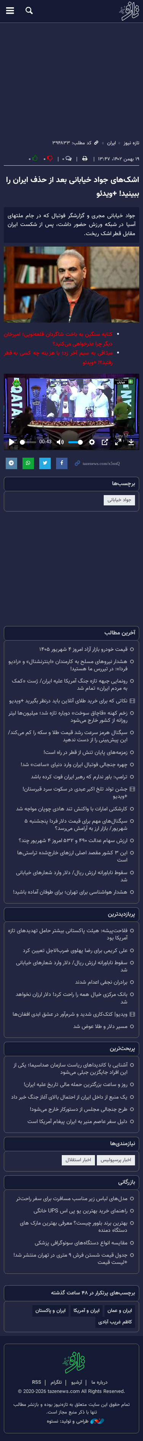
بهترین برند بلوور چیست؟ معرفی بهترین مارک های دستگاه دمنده (73, 1227)
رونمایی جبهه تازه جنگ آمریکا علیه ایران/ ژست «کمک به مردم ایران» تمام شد (69, 685)
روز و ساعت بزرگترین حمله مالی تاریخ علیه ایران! (75, 1084)
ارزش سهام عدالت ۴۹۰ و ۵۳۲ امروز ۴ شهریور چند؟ (73, 840)
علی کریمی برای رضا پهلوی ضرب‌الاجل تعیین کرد (75, 950)
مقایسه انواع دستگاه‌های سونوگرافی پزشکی (81, 1243)
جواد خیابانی (119, 500)
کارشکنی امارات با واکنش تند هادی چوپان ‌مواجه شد (71, 809)
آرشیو (76, 1382)
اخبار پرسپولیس (116, 1160)
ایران (111, 143)
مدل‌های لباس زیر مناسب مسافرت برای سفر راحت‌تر (71, 1198)
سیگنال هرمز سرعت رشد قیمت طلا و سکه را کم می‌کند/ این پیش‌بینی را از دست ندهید (67, 736)
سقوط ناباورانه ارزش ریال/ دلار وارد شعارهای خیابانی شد (71, 876)
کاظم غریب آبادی (115, 1322)
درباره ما (100, 1382)
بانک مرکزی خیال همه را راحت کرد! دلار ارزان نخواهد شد (71, 998)
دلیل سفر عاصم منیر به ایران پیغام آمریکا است (77, 1121)
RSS (36, 1382)
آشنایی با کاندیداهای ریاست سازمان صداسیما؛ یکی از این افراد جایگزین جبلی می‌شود (70, 1069)
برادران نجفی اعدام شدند (101, 982)
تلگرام (56, 1382)
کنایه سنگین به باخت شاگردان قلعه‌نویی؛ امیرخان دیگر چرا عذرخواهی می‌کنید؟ (58, 339)
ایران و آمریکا (87, 1311)
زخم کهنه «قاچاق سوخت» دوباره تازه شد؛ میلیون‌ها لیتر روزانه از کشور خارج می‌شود (67, 717)
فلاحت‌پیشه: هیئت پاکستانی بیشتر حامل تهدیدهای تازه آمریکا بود (67, 934)
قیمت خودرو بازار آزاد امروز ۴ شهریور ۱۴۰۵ (83, 649)
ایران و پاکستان (50, 1311)
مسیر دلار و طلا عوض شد (100, 1026)
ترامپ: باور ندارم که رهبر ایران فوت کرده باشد (79, 777)
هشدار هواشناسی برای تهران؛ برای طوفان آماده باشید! (70, 892)
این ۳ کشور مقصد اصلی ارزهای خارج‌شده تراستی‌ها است (72, 857)
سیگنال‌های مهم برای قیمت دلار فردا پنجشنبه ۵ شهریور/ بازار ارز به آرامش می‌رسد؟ (75, 825)
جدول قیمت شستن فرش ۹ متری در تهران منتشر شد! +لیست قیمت (70, 1259)
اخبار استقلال (78, 1160)
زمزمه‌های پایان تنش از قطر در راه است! (85, 752)
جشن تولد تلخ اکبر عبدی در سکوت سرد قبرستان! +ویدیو (74, 793)
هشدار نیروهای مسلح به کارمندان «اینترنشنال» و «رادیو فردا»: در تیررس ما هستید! (67, 665)
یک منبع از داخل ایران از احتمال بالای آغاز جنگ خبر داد (69, 1097)
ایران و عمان (120, 1311)
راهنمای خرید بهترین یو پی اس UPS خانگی (80, 1211)
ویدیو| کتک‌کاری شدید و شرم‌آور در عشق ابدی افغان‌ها (70, 1014)
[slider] (28, 442)
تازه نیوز (71, 11)
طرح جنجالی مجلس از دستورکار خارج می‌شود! (78, 1109)
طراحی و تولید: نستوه (67, 1421)
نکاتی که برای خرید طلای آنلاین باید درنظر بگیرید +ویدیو (68, 701)
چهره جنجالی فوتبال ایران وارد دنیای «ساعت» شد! (74, 764)
